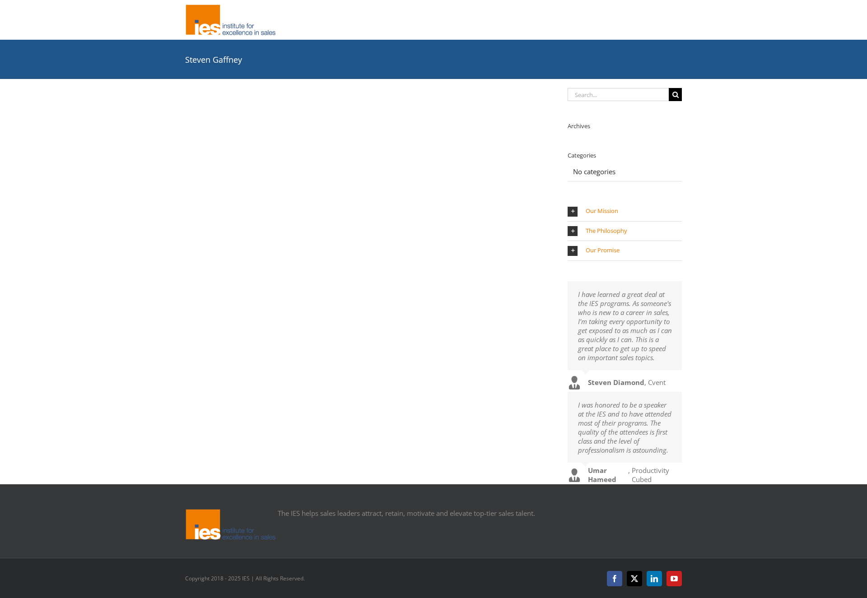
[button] (625, 211)
